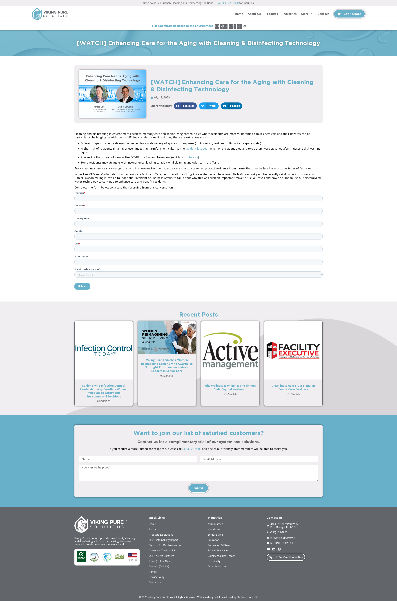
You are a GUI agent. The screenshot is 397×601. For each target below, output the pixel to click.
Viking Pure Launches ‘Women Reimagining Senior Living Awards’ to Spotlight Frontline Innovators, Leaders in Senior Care (167, 365)
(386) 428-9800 (191, 449)
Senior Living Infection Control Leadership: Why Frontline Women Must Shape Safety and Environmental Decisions (103, 391)
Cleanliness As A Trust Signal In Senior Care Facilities (293, 387)
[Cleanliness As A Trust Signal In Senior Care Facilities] (293, 350)
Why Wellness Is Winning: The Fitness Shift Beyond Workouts (230, 387)
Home (239, 14)
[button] (185, 105)
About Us (254, 14)
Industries (290, 14)
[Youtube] (268, 549)
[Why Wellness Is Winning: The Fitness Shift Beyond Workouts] (230, 350)
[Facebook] (279, 549)
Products (271, 14)
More (305, 14)
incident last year (197, 148)
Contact (323, 14)
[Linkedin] (273, 549)
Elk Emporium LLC (247, 597)
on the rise (191, 157)
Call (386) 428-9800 (228, 3)
